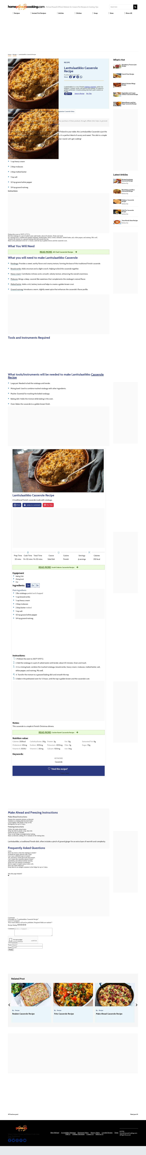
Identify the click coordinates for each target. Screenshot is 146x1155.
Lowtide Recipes (107, 1133)
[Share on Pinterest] (77, 77)
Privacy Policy (95, 1133)
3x (37, 585)
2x (32, 585)
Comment (11, 929)
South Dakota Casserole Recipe (63, 567)
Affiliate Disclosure (78, 1134)
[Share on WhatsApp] (81, 77)
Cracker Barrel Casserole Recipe (63, 732)
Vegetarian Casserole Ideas (66, 111)
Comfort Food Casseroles (26, 111)
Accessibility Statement (68, 1133)
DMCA (67, 1134)
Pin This (49, 505)
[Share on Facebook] (70, 77)
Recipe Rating (12, 925)
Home (9, 54)
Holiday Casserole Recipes (45, 111)
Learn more (55, 124)
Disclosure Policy (83, 1133)
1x (28, 585)
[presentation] (9, 1004)
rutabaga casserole (90, 87)
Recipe (14, 54)
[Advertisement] (73, 33)
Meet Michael (54, 1133)
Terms (116, 1133)
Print (69, 93)
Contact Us (90, 1134)
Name (10, 945)
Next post (133, 1114)
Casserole (12, 111)
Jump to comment (33, 505)
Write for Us (99, 1134)
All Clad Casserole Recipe (63, 252)
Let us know (55, 773)
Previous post (13, 1114)
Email (10, 947)
